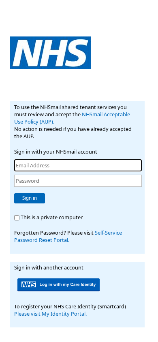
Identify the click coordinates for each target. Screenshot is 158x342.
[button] (59, 285)
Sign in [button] (29, 198)
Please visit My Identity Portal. (50, 313)
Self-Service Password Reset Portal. (68, 236)
